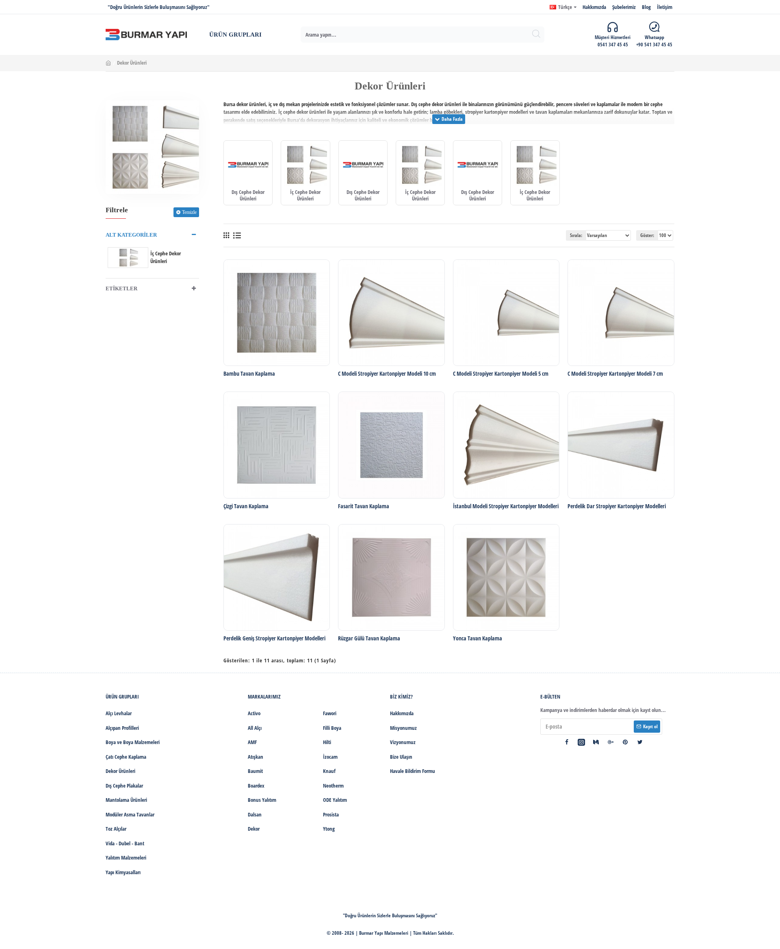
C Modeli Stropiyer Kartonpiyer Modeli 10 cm (387, 373)
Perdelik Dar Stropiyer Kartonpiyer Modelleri (617, 506)
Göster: (647, 235)
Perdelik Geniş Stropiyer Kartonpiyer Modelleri (274, 638)
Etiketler (121, 288)
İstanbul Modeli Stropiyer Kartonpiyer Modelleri (506, 506)
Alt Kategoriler (131, 235)
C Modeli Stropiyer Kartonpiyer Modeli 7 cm (615, 373)
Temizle (189, 212)
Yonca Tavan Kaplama (477, 638)
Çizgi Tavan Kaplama (246, 506)
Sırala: (576, 235)
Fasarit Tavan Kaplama (363, 506)
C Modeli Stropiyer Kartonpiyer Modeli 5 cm (500, 373)
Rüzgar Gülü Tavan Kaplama (369, 638)
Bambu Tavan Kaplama (249, 373)
